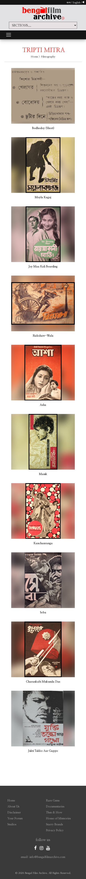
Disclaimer (14, 812)
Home (34, 56)
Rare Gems (53, 800)
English (77, 2)
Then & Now (54, 812)
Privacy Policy (55, 830)
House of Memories (58, 818)
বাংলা (68, 2)
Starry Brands (54, 824)
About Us (13, 806)
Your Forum (15, 818)
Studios (11, 824)
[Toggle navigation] (8, 35)
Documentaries (55, 806)
